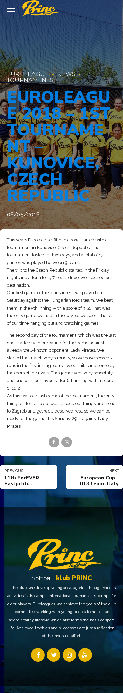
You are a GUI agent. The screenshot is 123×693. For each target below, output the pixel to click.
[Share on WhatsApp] (67, 442)
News (66, 74)
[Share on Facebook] (54, 442)
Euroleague (28, 74)
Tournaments (30, 79)
